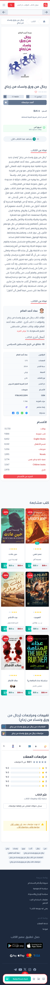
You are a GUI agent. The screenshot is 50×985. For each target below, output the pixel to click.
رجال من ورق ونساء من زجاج (34, 853)
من (45, 848)
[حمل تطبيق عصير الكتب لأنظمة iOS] (34, 945)
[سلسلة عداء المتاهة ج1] (37, 652)
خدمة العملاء (42, 924)
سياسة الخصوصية (40, 889)
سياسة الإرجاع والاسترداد (38, 894)
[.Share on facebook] (13, 413)
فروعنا (45, 929)
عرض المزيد (21, 331)
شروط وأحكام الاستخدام (38, 883)
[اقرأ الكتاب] (37, 543)
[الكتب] (43, 979)
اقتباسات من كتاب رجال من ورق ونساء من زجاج (26, 857)
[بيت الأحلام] (12, 589)
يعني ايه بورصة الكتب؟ (39, 909)
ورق (23, 848)
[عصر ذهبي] (37, 525)
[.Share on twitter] (18, 413)
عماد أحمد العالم (29, 311)
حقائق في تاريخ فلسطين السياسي (24, 344)
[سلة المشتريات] (38, 979)
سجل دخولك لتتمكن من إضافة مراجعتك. (25, 806)
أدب (30, 848)
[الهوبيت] (37, 589)
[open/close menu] (4, 5)
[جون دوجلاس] (14, 686)
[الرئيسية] (44, 21)
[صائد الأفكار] (12, 652)
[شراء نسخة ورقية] (37, 565)
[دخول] (34, 979)
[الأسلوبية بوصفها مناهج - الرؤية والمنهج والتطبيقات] (46, 12)
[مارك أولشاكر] (11, 686)
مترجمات (24, 390)
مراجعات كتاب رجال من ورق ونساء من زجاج (25, 862)
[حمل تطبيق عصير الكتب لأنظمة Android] (16, 945)
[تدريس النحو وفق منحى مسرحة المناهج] (4, 12)
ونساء (15, 848)
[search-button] (11, 5)
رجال (37, 848)
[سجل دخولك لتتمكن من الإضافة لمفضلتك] (35, 92)
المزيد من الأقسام (25, 476)
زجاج (7, 848)
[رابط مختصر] (16, 407)
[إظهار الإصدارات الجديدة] (25, 973)
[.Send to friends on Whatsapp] (22, 413)
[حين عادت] (12, 525)
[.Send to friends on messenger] (26, 413)
